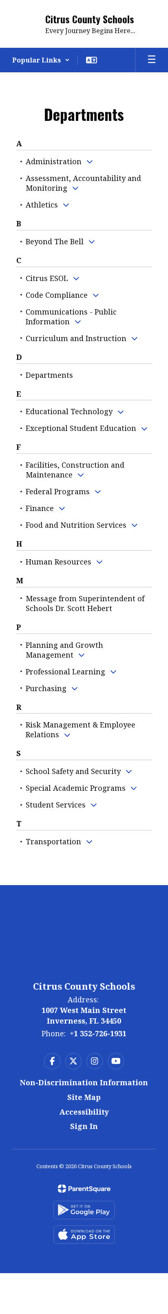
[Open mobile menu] (151, 60)
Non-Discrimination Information (84, 1082)
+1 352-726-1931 (98, 1033)
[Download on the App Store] (84, 1234)
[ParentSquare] (84, 1188)
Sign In (84, 1126)
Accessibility (84, 1112)
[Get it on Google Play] (84, 1210)
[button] (41, 60)
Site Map (84, 1097)
